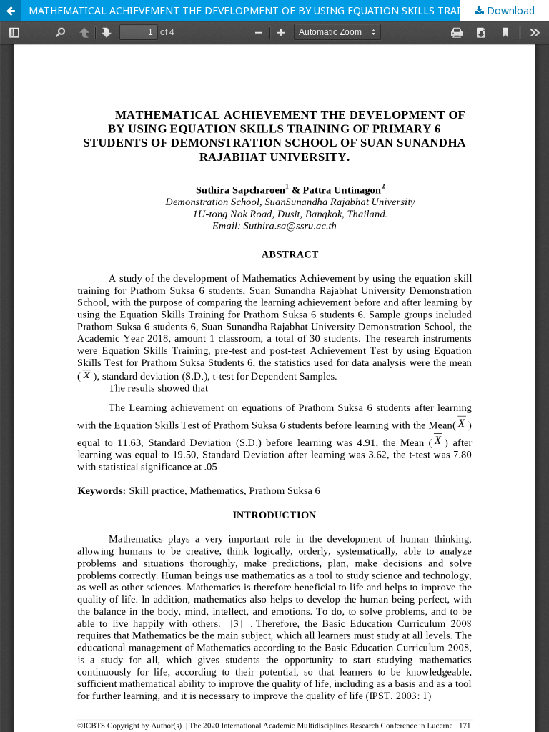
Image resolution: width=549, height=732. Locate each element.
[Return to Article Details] (10, 10)
